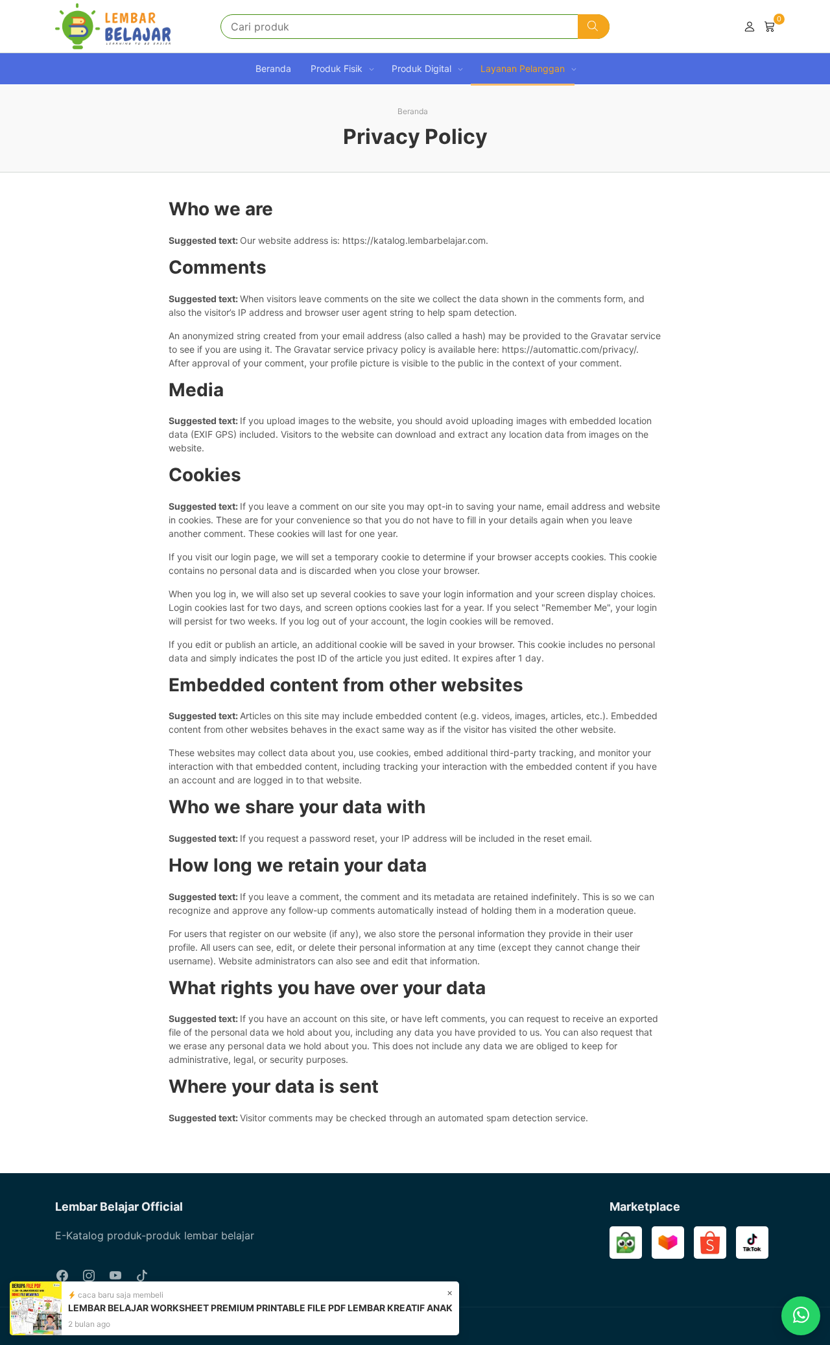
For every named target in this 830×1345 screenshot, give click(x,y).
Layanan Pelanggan (522, 68)
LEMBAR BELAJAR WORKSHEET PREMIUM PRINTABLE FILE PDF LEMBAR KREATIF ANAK (260, 1307)
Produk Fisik (336, 68)
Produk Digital (421, 68)
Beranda (273, 68)
